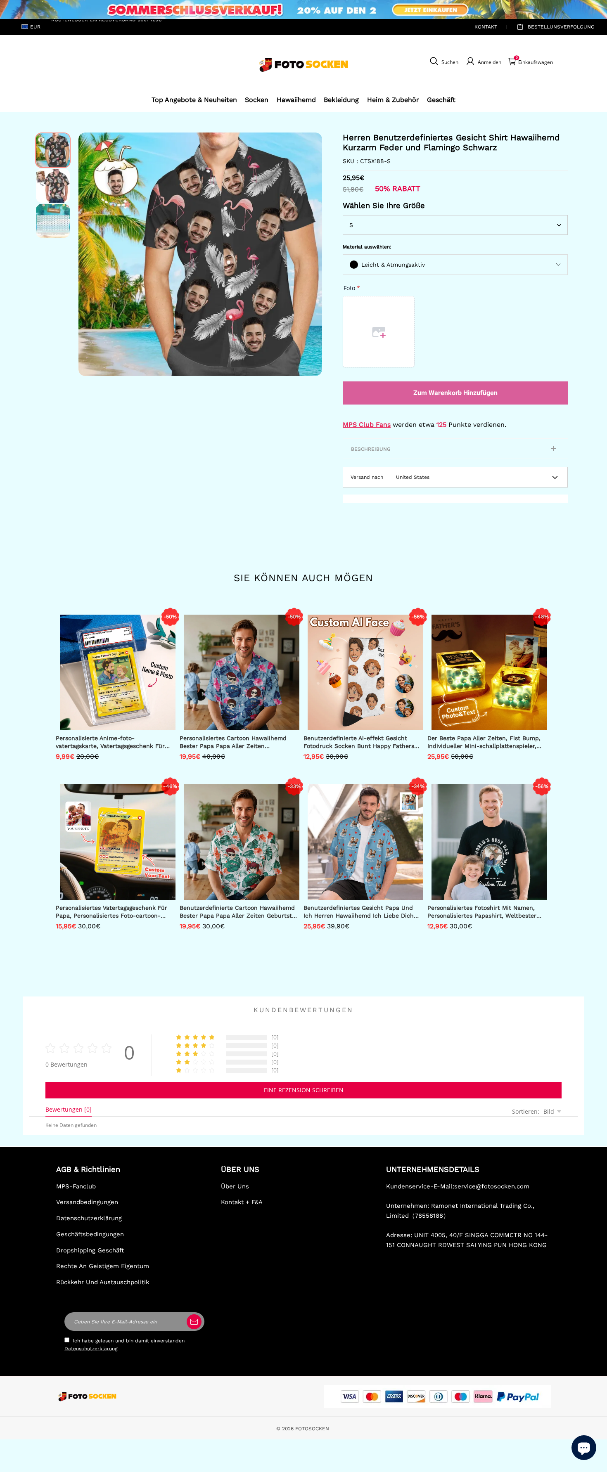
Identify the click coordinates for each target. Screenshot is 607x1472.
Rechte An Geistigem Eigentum (102, 1266)
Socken (256, 100)
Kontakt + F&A (242, 1202)
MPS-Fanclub (76, 1186)
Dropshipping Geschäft (90, 1250)
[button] (91, 254)
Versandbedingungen (87, 1202)
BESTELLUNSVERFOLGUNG (552, 27)
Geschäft (441, 100)
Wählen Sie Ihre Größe (384, 205)
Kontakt (485, 27)
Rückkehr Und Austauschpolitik (102, 1282)
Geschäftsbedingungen (90, 1234)
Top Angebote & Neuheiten (194, 100)
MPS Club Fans (367, 424)
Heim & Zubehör (393, 100)
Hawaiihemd (296, 100)
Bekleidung (341, 100)
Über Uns (235, 1186)
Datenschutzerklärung (89, 1218)
